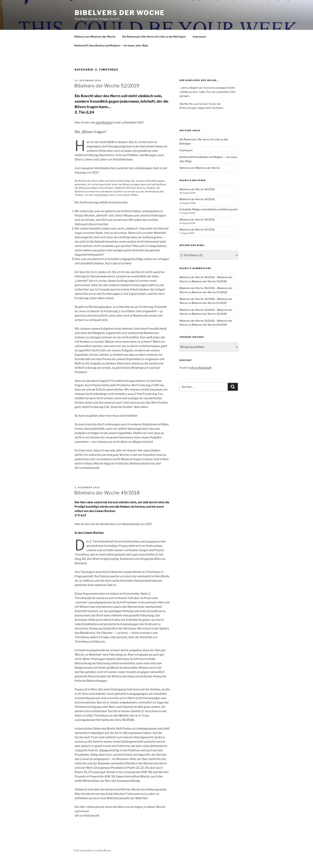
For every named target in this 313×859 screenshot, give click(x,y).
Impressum (199, 36)
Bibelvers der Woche (120, 13)
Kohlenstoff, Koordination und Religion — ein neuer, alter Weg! (111, 45)
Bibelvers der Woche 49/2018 (107, 492)
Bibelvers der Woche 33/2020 (209, 313)
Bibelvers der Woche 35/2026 (197, 199)
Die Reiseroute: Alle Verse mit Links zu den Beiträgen (154, 36)
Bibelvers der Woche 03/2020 (209, 292)
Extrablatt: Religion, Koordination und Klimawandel (208, 209)
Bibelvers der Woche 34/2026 (197, 219)
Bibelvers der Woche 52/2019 (106, 85)
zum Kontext (103, 122)
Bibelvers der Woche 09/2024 (209, 324)
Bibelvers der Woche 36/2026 (197, 189)
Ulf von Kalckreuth (201, 367)
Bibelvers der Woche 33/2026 (197, 229)
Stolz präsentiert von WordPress (92, 850)
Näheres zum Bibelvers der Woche (94, 36)
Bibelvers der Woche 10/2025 (209, 302)
